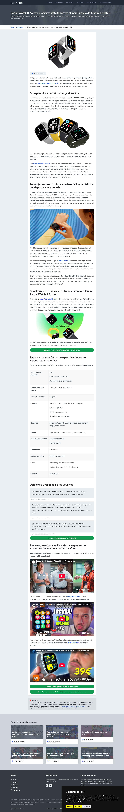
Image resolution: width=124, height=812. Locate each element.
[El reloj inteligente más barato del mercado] (62, 133)
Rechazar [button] (77, 806)
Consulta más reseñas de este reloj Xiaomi (62, 538)
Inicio (12, 27)
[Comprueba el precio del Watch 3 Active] (62, 326)
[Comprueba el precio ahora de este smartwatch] (62, 227)
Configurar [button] (86, 806)
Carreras (15, 782)
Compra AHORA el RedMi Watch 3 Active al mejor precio (62, 350)
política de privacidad (71, 708)
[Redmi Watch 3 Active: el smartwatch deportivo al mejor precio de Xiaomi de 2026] (62, 52)
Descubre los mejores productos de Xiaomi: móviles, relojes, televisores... (62, 692)
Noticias (15, 787)
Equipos (15, 785)
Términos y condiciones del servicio (56, 808)
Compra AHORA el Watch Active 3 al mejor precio (62, 686)
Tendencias (19, 27)
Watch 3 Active (73, 643)
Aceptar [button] (69, 806)
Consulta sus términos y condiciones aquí (73, 706)
